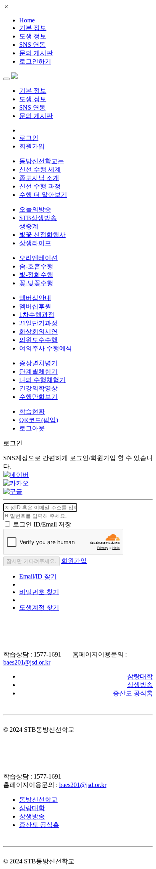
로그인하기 (35, 61)
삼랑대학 (140, 676)
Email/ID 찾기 (38, 576)
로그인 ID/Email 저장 (42, 524)
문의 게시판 (36, 53)
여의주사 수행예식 (45, 348)
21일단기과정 (38, 323)
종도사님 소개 (39, 177)
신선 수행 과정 (40, 186)
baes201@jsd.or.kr (26, 662)
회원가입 (32, 146)
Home (27, 20)
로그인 (28, 137)
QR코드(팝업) (38, 419)
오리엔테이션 (38, 257)
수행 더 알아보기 (43, 194)
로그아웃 (32, 428)
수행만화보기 (38, 396)
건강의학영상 (38, 388)
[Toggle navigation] (6, 79)
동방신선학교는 (41, 161)
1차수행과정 (36, 314)
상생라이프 (35, 243)
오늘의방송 (35, 209)
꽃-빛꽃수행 (36, 283)
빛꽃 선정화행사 (42, 234)
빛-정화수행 (36, 274)
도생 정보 (32, 36)
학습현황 (32, 411)
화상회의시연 (38, 331)
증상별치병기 (38, 363)
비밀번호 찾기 (39, 592)
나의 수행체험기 (42, 379)
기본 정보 (32, 27)
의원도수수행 (38, 339)
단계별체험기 (38, 371)
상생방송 (140, 684)
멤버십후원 (35, 306)
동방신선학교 (38, 799)
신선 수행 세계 (40, 169)
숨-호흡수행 (36, 266)
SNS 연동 (32, 44)
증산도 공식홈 (133, 693)
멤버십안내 (35, 297)
